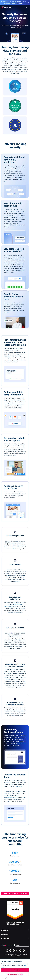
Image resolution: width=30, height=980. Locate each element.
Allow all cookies (15, 970)
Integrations (5, 938)
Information (5, 930)
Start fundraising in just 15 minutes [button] (15, 893)
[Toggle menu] (26, 7)
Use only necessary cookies (15, 974)
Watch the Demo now (17, 3)
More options (5, 978)
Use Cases (4, 934)
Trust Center (18, 786)
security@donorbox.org (10, 797)
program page (21, 743)
